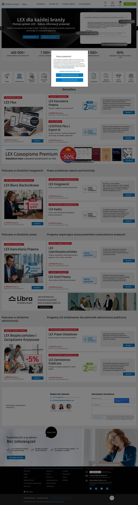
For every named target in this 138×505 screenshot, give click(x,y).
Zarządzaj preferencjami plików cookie (69, 71)
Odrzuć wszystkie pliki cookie (69, 80)
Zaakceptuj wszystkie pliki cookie (69, 75)
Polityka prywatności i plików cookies (65, 67)
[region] (69, 68)
